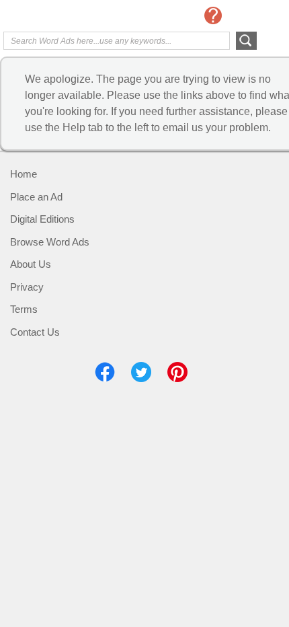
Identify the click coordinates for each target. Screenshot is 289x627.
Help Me (213, 15)
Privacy (27, 287)
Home (23, 174)
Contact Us (35, 332)
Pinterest (177, 372)
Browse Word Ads (49, 242)
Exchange (57, 17)
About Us (30, 264)
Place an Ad (36, 196)
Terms (24, 309)
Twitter (141, 372)
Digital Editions (42, 219)
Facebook (105, 372)
